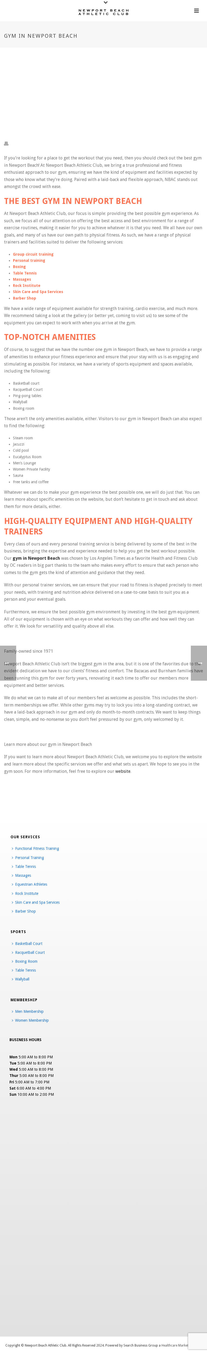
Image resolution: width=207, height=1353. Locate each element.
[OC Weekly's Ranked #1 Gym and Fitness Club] (103, 12)
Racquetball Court (30, 952)
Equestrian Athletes (31, 884)
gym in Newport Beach (36, 558)
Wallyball (22, 979)
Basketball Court (28, 943)
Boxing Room (26, 961)
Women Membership (32, 1020)
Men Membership (29, 1011)
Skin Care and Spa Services (37, 902)
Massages (23, 875)
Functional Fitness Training (37, 848)
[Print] (9, 143)
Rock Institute (26, 893)
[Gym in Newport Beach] (103, 94)
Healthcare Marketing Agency (182, 1345)
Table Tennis (25, 866)
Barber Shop (25, 911)
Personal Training (29, 857)
